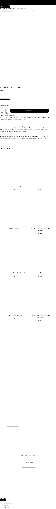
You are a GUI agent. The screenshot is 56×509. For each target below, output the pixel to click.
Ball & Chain (7, 8)
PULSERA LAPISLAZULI (38, 117)
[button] (5, 99)
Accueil (2, 8)
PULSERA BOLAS (18, 117)
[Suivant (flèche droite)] (4, 499)
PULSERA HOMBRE (27, 117)
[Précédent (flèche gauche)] (1, 499)
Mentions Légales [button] (29, 462)
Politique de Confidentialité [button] (28, 467)
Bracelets (12, 8)
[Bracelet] (40, 209)
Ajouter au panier (29, 111)
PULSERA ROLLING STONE (19, 119)
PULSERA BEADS (9, 117)
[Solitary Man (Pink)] (40, 167)
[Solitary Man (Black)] (14, 167)
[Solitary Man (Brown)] (14, 209)
